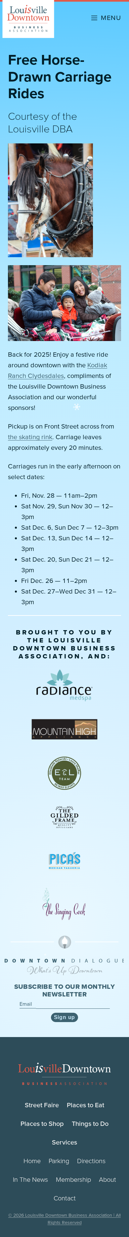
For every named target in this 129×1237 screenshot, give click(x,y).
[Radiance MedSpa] (64, 685)
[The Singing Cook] (64, 905)
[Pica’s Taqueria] (64, 861)
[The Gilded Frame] (64, 817)
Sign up (64, 1017)
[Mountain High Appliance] (64, 729)
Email (26, 1004)
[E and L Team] (64, 773)
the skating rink (30, 437)
